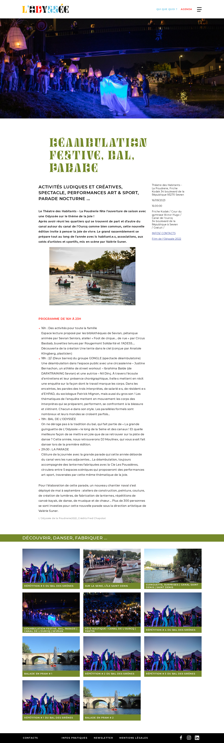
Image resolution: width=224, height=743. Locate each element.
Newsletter (103, 738)
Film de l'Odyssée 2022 (166, 238)
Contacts (30, 738)
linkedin (197, 737)
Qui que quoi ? (166, 9)
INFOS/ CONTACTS (164, 233)
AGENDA (186, 9)
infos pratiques (74, 738)
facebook (180, 737)
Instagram (189, 737)
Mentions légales (133, 738)
